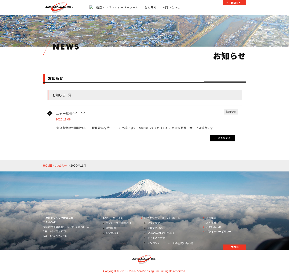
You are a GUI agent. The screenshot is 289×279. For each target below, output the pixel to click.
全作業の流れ (155, 228)
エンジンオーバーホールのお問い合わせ (170, 243)
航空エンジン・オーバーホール (162, 218)
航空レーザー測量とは (118, 222)
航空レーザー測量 (113, 218)
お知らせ (61, 165)
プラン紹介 (153, 222)
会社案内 (211, 218)
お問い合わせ (213, 227)
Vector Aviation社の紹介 (161, 233)
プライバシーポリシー (218, 231)
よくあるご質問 (156, 238)
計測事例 (111, 228)
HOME (47, 165)
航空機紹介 (112, 233)
